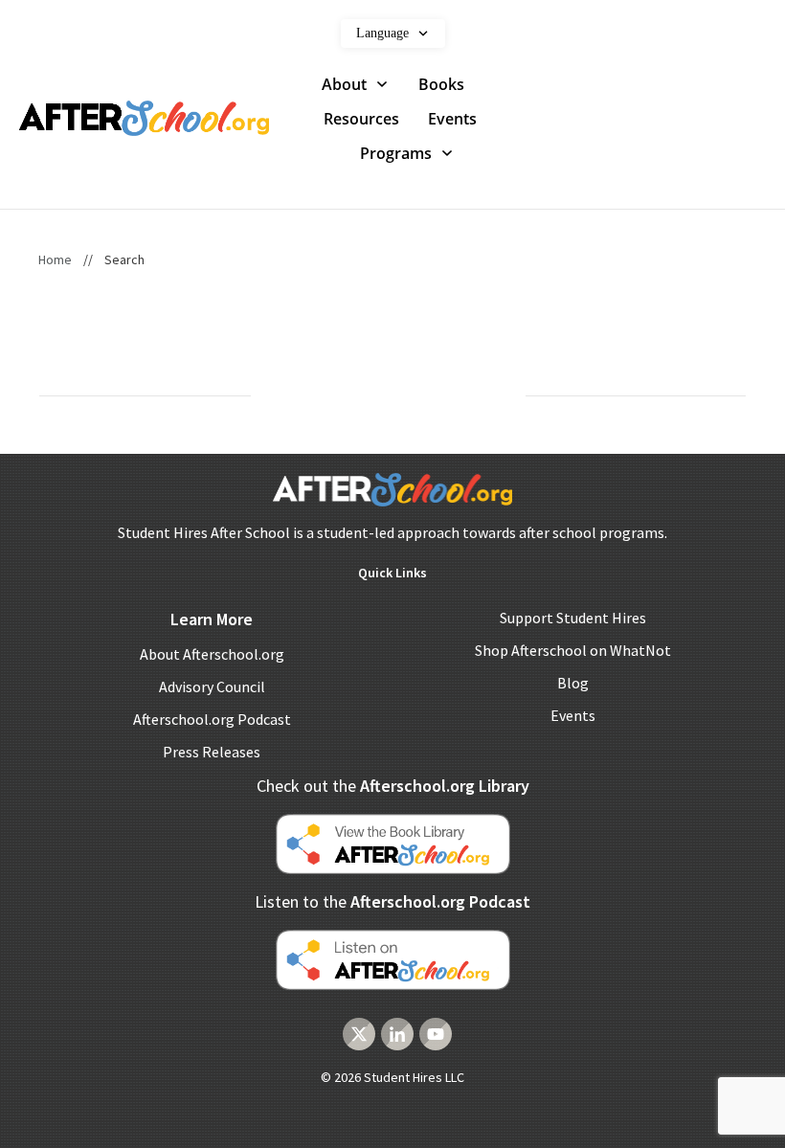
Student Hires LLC (414, 1077)
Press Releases (211, 751)
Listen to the (392, 901)
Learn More (211, 619)
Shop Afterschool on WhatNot (573, 650)
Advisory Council (212, 686)
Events (572, 715)
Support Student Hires (573, 617)
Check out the (393, 786)
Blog (573, 682)
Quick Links (392, 572)
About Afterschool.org (212, 654)
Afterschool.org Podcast (212, 719)
